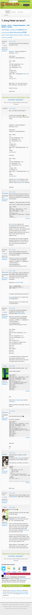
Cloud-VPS (19, 5)
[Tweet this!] (4, 572)
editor (16, 30)
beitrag (6, 30)
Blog (21, 606)
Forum (7, 12)
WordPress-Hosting (5, 5)
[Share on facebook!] (25, 572)
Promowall (20, 12)
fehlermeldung (18, 32)
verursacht (4, 37)
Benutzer (13, 12)
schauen (11, 35)
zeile (11, 37)
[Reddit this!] (20, 572)
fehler (11, 32)
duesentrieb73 (5, 193)
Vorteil (12, 224)
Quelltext (20, 458)
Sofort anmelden (24, 578)
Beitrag (11, 297)
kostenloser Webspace (6, 2)
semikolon (15, 35)
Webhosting (5, 604)
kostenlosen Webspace (5, 50)
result (7, 35)
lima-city (4, 25)
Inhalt (23, 73)
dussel (5, 366)
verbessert (20, 35)
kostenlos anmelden (15, 99)
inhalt (24, 32)
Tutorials (6, 15)
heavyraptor (5, 412)
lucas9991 (4, 454)
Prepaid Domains (24, 593)
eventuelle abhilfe (5, 32)
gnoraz (5, 45)
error (25, 30)
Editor (18, 517)
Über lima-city (16, 606)
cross (10, 30)
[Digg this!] (9, 572)
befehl (3, 30)
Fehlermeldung (21, 313)
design (13, 30)
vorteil (8, 37)
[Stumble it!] (14, 572)
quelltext (3, 35)
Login (19, 1)
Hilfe (2, 7)
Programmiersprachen (19, 25)
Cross (22, 455)
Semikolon (15, 496)
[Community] (4, 11)
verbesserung (26, 35)
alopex (5, 507)
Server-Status (23, 608)
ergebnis (21, 29)
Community (26, 5)
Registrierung (26, 1)
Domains (13, 5)
